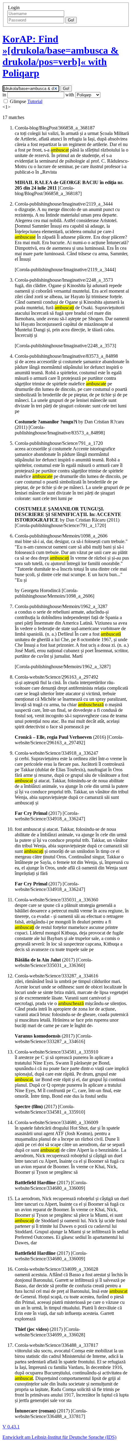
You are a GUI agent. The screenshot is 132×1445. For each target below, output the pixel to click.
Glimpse (18, 101)
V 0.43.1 (11, 1426)
